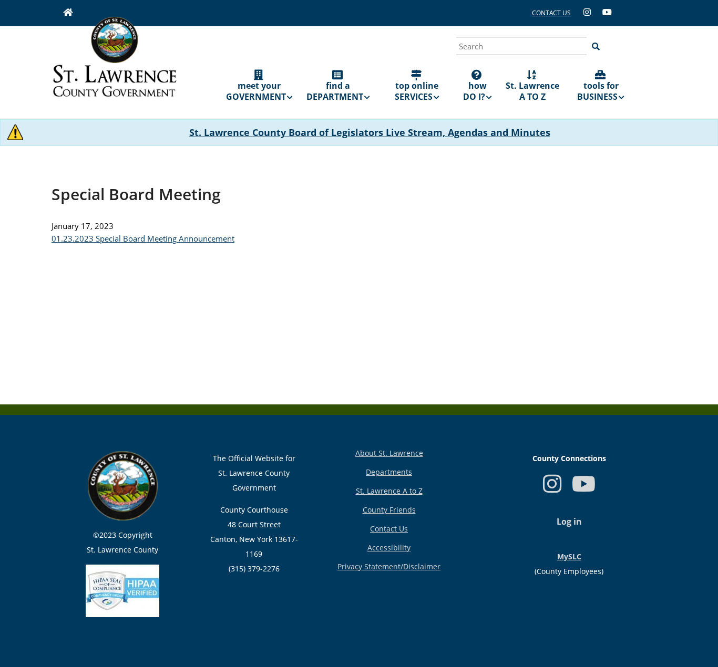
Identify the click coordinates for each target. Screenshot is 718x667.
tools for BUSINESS (598, 91)
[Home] (115, 64)
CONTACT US (551, 12)
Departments (389, 472)
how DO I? (475, 91)
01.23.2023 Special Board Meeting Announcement (143, 238)
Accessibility (389, 548)
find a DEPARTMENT (334, 91)
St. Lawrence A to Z (389, 491)
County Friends (389, 510)
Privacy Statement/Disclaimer (388, 566)
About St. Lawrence (389, 453)
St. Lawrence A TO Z (532, 91)
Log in (569, 521)
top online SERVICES (417, 91)
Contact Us (389, 529)
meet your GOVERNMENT (256, 91)
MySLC (569, 556)
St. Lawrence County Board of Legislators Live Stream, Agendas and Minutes (369, 132)
